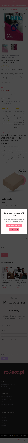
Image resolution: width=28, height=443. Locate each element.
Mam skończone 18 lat (14, 225)
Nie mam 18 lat (14, 229)
